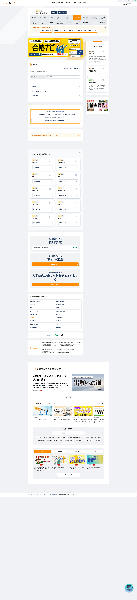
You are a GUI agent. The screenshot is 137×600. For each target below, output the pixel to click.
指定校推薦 (49, 440)
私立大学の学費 (66, 443)
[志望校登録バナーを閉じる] (132, 584)
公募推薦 (56, 440)
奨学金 (57, 307)
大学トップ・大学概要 (35, 301)
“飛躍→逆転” (39, 437)
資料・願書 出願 (33, 327)
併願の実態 (97, 440)
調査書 (73, 443)
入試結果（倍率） (34, 321)
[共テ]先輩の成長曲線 (60, 437)
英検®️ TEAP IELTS (60, 311)
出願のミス (93, 437)
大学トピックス (67, 30)
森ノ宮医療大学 (42, 13)
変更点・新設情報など (89, 30)
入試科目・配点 (33, 314)
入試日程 (58, 314)
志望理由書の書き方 (69, 440)
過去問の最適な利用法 (49, 437)
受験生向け (57, 30)
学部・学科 (32, 304)
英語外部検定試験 (41, 440)
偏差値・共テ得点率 (34, 324)
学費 (31, 307)
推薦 (61, 440)
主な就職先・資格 (60, 304)
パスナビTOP (31, 495)
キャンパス (77, 30)
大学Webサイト (45, 30)
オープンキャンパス (34, 311)
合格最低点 (58, 321)
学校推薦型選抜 (59, 317)
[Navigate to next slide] (70, 397)
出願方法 (87, 437)
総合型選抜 (32, 317)
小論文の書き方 (78, 440)
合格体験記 (58, 327)
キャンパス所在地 (60, 301)
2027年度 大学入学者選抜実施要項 (75, 437)
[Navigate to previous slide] (66, 397)
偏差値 (99, 437)
